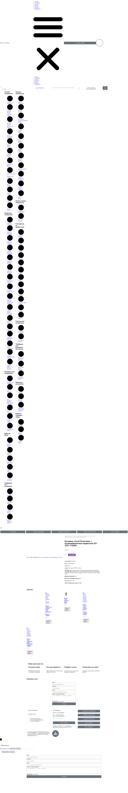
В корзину (72, 554)
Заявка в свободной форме (58, 694)
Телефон (54, 686)
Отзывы (36, 4)
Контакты (37, 5)
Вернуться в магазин (15, 748)
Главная (36, 1)
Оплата (36, 6)
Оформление (38, 8)
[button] (48, 43)
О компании (37, 2)
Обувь (50, 557)
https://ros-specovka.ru (57, 718)
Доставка (37, 7)
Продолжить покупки (8, 752)
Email (53, 690)
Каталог (5, 89)
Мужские (56, 557)
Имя (53, 682)
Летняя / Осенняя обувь (43, 557)
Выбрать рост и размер (48, 621)
